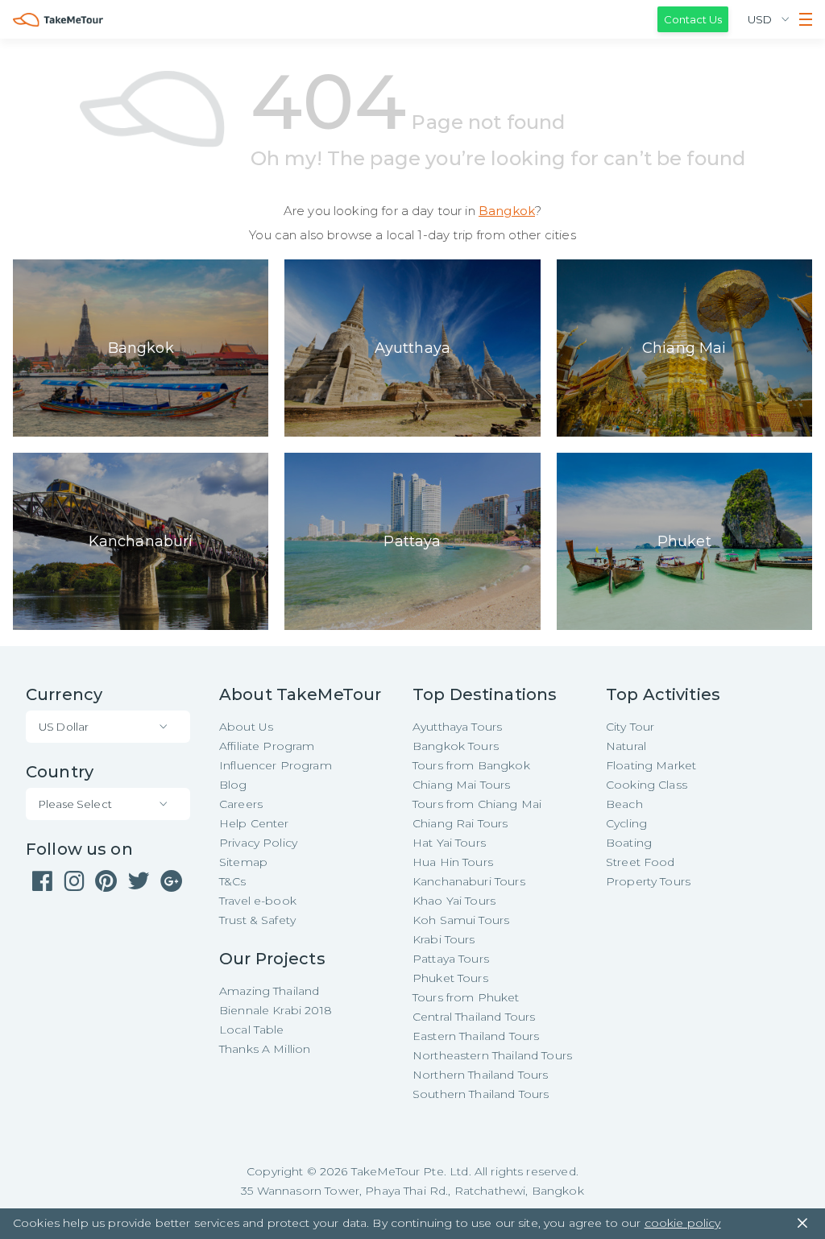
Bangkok (507, 210)
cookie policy (683, 1223)
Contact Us (693, 19)
